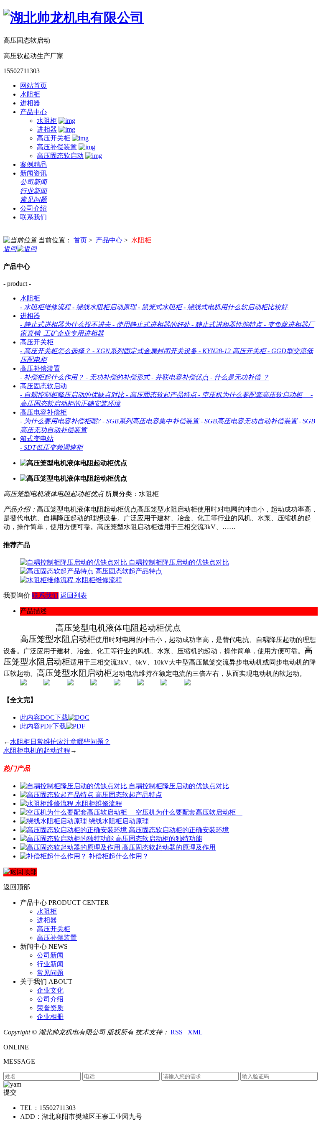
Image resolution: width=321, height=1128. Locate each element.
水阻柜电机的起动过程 (36, 750)
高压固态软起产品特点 (128, 571)
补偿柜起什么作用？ (119, 856)
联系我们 (33, 217)
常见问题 (33, 199)
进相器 (30, 103)
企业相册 (50, 1016)
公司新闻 (33, 182)
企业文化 (50, 990)
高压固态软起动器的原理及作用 (169, 847)
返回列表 (73, 595)
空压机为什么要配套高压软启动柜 (188, 812)
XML (195, 1032)
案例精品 (33, 164)
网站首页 (33, 85)
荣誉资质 (50, 1007)
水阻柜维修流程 (98, 579)
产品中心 (33, 111)
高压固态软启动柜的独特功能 (158, 838)
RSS (177, 1032)
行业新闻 (33, 190)
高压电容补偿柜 (43, 412)
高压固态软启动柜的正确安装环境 (179, 829)
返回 (10, 248)
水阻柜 (30, 94)
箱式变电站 (37, 438)
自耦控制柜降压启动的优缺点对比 (179, 562)
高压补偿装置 (57, 146)
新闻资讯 (33, 173)
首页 (80, 240)
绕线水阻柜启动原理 (119, 821)
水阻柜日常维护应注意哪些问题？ (60, 741)
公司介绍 (33, 208)
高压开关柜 (53, 138)
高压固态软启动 (60, 155)
